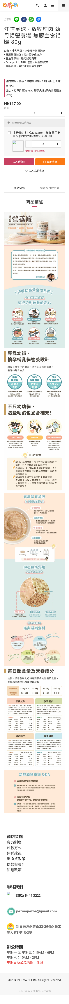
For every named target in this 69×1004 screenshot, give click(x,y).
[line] (16, 19)
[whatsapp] (31, 19)
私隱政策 (14, 869)
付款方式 (14, 847)
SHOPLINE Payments (41, 990)
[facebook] (24, 19)
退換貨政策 (16, 858)
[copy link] (38, 19)
